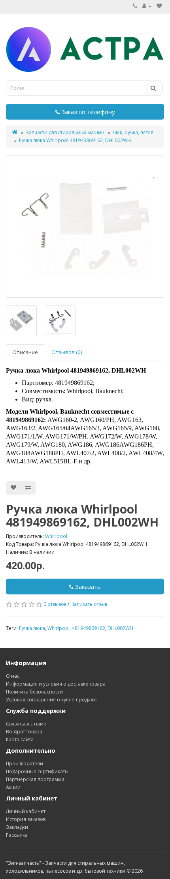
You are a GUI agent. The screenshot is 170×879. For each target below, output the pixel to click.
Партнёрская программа (35, 779)
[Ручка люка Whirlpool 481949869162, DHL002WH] (85, 227)
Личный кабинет (25, 811)
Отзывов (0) (66, 352)
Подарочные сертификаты (37, 771)
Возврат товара (24, 731)
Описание (25, 352)
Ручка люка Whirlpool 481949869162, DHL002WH (75, 140)
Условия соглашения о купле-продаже (51, 699)
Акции (13, 787)
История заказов (25, 819)
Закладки (17, 827)
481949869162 (88, 628)
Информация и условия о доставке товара (56, 683)
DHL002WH (120, 628)
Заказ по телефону (87, 112)
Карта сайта (20, 739)
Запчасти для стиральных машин (65, 132)
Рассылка (17, 835)
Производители (24, 763)
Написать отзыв (88, 604)
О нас (12, 676)
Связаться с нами (26, 723)
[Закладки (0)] (159, 6)
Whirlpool (56, 536)
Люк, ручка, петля (133, 132)
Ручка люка (32, 628)
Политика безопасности (34, 691)
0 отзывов (54, 604)
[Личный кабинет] (146, 6)
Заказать (87, 586)
